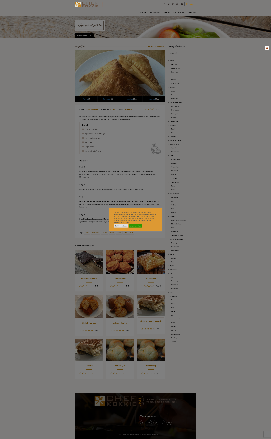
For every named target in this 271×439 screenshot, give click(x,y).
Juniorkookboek (178, 12)
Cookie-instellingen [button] (121, 226)
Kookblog (166, 12)
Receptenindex (155, 12)
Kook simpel (191, 12)
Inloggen (191, 4)
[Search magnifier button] (267, 48)
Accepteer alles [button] (135, 226)
